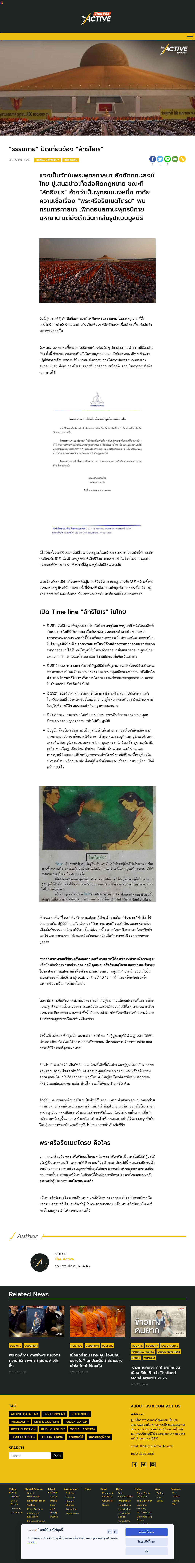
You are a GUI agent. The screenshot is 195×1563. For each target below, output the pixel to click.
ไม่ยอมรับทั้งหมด (146, 1541)
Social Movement (47, 160)
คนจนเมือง (149, 1357)
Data (119, 1488)
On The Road (144, 1512)
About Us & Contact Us (155, 1406)
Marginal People (143, 1351)
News (88, 1488)
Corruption (16, 1512)
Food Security (35, 1509)
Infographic (124, 1500)
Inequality (20, 1421)
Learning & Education (33, 1515)
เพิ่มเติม (31, 1542)
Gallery (160, 1493)
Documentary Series (144, 1518)
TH (115, 1531)
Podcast (175, 1488)
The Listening (51, 1437)
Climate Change (70, 1503)
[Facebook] (134, 1464)
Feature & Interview (107, 1495)
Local (53, 1504)
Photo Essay (160, 1499)
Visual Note (124, 1504)
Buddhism (70, 160)
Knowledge (124, 1509)
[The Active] (96, 18)
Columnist (107, 1500)
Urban (136, 1357)
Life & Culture (46, 1421)
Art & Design (54, 1511)
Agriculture (72, 1509)
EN (109, 1531)
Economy (152, 1345)
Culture (15, 1345)
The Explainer (144, 1500)
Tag (12, 1406)
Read (103, 1488)
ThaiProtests (23, 1437)
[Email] (175, 161)
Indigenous (80, 1414)
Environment (54, 1414)
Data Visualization (125, 1495)
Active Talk (175, 1502)
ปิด (146, 1551)
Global (53, 1496)
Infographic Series (124, 1515)
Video (138, 1488)
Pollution (70, 1493)
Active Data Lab (24, 1414)
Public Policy (53, 1429)
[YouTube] (153, 1464)
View (157, 1488)
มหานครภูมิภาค (99, 1437)
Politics (76, 1345)
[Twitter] (144, 1464)
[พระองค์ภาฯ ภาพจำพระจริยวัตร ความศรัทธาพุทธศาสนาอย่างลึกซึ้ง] (36, 1323)
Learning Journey (142, 1506)
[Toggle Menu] (190, 36)
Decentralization (36, 1500)
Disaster (70, 1497)
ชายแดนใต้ (76, 1437)
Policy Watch (76, 1421)
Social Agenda (82, 1429)
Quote (105, 1504)
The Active (64, 1259)
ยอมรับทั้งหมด (146, 1532)
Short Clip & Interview (143, 1495)
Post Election (23, 1429)
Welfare (137, 1345)
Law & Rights (169, 1345)
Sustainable (72, 1513)
